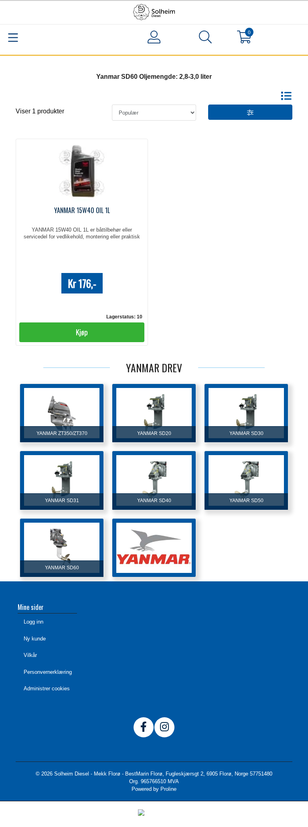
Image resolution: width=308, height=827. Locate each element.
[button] (205, 39)
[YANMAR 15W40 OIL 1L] (81, 172)
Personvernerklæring (48, 672)
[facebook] (144, 727)
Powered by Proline (154, 789)
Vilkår (30, 655)
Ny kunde (35, 639)
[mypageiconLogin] (154, 37)
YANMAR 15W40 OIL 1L (82, 210)
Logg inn (33, 622)
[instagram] (164, 727)
